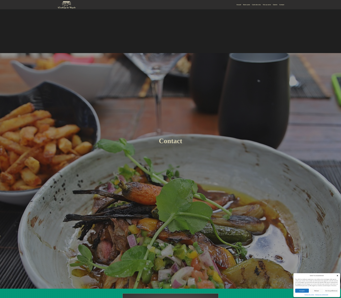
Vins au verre (267, 4)
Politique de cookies (309, 294)
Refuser (316, 291)
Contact (281, 4)
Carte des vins (256, 4)
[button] (337, 276)
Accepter (302, 291)
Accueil (238, 4)
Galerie (275, 4)
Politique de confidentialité (321, 294)
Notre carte (246, 4)
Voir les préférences (331, 291)
